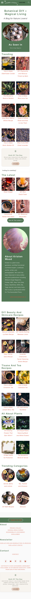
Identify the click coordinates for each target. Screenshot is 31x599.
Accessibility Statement (15, 532)
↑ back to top (15, 520)
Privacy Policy (15, 528)
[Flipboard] (25, 561)
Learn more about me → (18, 297)
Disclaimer (15, 534)
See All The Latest (15, 220)
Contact (15, 554)
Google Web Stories (15, 530)
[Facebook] (5, 561)
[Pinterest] (15, 561)
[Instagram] (20, 561)
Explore (15, 163)
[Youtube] (10, 561)
